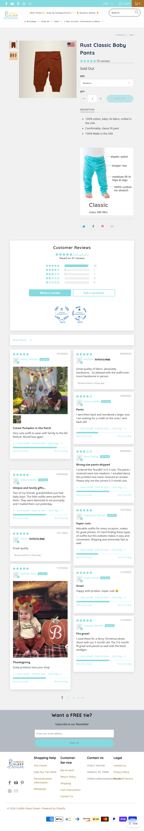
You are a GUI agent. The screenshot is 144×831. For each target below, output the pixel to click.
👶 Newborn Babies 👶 (88, 13)
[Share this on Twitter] (84, 226)
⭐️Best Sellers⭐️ (37, 13)
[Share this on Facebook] (93, 226)
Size (82, 76)
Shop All (45, 21)
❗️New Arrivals (71, 21)
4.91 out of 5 (81, 254)
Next (132, 35)
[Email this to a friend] (112, 226)
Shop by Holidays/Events (59, 13)
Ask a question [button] (94, 293)
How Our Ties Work (45, 772)
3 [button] (73, 697)
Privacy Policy (121, 772)
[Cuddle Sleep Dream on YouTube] (12, 3)
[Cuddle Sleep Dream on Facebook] (6, 3)
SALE (57, 21)
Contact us (120, 765)
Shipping (65, 783)
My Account (67, 770)
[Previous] (22, 69)
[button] (88, 61)
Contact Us (66, 796)
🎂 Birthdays (30, 21)
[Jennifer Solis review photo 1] (40, 619)
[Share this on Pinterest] (102, 226)
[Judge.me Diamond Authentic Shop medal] (62, 314)
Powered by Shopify (53, 808)
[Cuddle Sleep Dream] (11, 15)
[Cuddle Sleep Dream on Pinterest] (18, 3)
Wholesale (40, 789)
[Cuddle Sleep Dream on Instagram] (24, 3)
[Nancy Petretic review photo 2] (17, 419)
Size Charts (40, 765)
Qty (82, 91)
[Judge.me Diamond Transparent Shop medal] (79, 314)
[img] (21, 354)
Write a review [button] (50, 293)
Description (87, 109)
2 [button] (67, 697)
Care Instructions (70, 789)
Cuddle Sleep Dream (28, 808)
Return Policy (68, 776)
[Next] (73, 69)
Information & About (90, 21)
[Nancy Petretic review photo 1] (40, 390)
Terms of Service (123, 778)
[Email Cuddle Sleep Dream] (29, 3)
